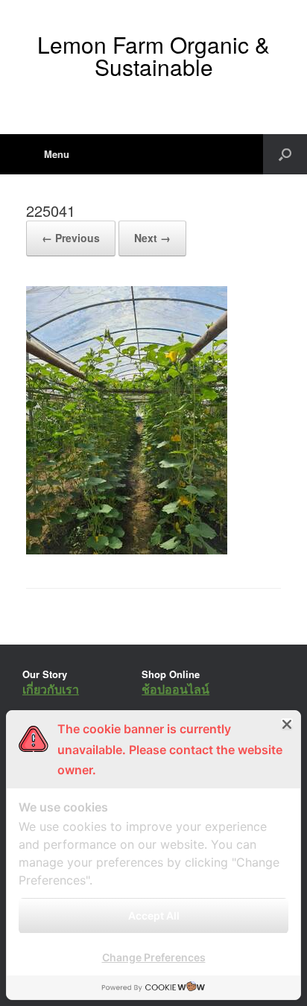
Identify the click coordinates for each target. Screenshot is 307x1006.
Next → (152, 237)
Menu (56, 154)
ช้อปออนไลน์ (175, 688)
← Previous (71, 237)
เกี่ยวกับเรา (50, 688)
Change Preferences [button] (154, 957)
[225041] (126, 550)
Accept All (154, 915)
